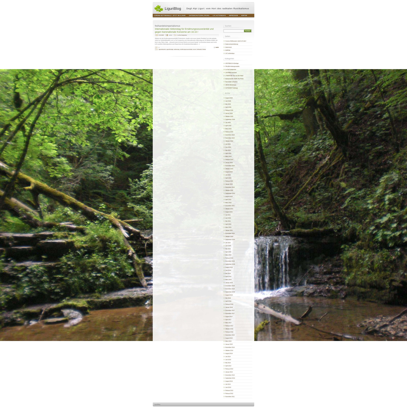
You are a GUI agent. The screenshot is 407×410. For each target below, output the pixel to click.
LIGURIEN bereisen (231, 72)
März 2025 (228, 129)
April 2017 (228, 319)
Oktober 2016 (229, 329)
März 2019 (228, 279)
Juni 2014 (228, 359)
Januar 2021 (229, 230)
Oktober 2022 (229, 190)
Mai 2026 (228, 104)
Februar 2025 (229, 132)
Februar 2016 (229, 332)
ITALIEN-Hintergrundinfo (232, 66)
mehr (217, 47)
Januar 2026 (229, 113)
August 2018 (229, 295)
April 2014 (228, 366)
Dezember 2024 (230, 135)
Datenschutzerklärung (231, 44)
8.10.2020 (161, 35)
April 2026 (228, 107)
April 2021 (228, 224)
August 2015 (229, 338)
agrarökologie (169, 49)
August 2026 (229, 98)
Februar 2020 (229, 258)
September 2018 (230, 292)
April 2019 (228, 276)
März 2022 (228, 202)
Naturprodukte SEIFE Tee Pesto (234, 79)
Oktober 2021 (229, 209)
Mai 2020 (228, 249)
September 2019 (230, 264)
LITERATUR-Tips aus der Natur (234, 75)
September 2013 (230, 378)
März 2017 (228, 322)
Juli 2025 (228, 122)
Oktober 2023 (229, 169)
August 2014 (229, 353)
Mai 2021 (228, 221)
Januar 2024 (229, 162)
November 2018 (230, 289)
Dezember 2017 (230, 310)
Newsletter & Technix (231, 82)
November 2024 (230, 138)
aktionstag (176, 49)
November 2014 (230, 347)
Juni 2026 (228, 101)
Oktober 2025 (229, 116)
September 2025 (230, 119)
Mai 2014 (228, 363)
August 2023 (229, 172)
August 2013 (229, 381)
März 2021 (228, 227)
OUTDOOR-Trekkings (231, 88)
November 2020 (230, 233)
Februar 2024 (229, 159)
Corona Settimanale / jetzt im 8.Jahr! (235, 41)
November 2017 (230, 313)
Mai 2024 (228, 150)
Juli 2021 (228, 215)
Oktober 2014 (229, 350)
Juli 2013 (228, 384)
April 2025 (228, 125)
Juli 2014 (228, 356)
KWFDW (227, 50)
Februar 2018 (229, 304)
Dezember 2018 (230, 286)
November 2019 (230, 261)
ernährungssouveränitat (186, 49)
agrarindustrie (162, 49)
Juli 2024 (228, 144)
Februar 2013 (229, 390)
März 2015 (228, 341)
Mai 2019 (228, 273)
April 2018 (228, 301)
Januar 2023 (229, 184)
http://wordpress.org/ (230, 408)
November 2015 (230, 335)
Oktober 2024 (229, 141)
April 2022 (228, 199)
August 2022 (229, 196)
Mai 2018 (228, 298)
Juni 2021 (228, 218)
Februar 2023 (229, 181)
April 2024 (228, 153)
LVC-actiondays (229, 53)
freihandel (199, 49)
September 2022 (230, 193)
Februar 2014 (229, 369)
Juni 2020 (228, 246)
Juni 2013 (228, 387)
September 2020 (230, 239)
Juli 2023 (228, 175)
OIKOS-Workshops (230, 85)
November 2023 (230, 165)
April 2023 (228, 178)
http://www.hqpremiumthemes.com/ (245, 408)
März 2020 (228, 255)
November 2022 (230, 187)
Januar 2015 (229, 344)
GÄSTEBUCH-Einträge (232, 63)
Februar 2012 (229, 393)
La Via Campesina (182, 35)
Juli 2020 (228, 242)
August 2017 (229, 316)
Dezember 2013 (230, 375)
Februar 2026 (229, 110)
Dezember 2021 (230, 205)
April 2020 (228, 252)
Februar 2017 (229, 326)
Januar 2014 (229, 372)
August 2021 (229, 212)
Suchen (247, 31)
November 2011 (230, 396)
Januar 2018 (229, 307)
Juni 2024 (228, 147)
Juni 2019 (228, 270)
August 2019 (229, 267)
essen (194, 49)
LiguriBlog (172, 8)
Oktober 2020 (229, 236)
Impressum (228, 47)
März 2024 (228, 156)
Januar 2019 (229, 282)
